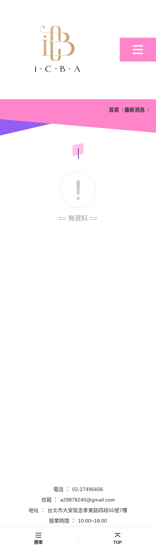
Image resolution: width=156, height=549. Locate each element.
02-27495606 (87, 489)
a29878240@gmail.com (87, 500)
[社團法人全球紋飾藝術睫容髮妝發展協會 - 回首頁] (60, 49)
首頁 (114, 110)
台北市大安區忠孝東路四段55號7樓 (87, 510)
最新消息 (134, 110)
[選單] (138, 50)
